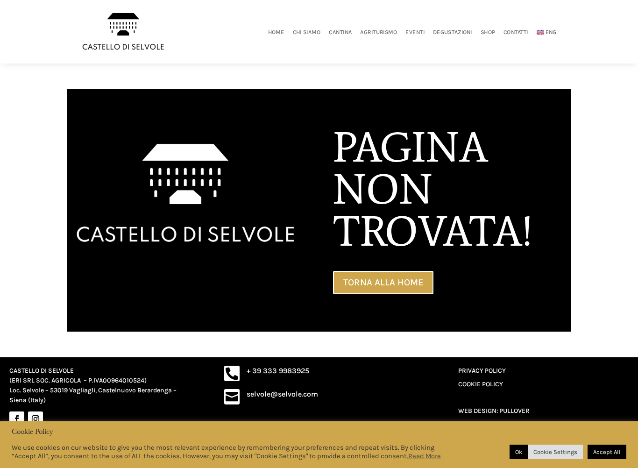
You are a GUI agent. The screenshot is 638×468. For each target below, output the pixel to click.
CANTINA (340, 31)
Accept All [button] (607, 451)
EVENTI (415, 31)
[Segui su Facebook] (16, 418)
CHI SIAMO (307, 31)
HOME (276, 31)
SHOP (488, 31)
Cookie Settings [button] (555, 451)
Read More (424, 456)
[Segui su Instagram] (35, 418)
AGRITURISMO (379, 31)
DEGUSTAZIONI (452, 31)
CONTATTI (515, 31)
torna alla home (383, 282)
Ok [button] (518, 451)
